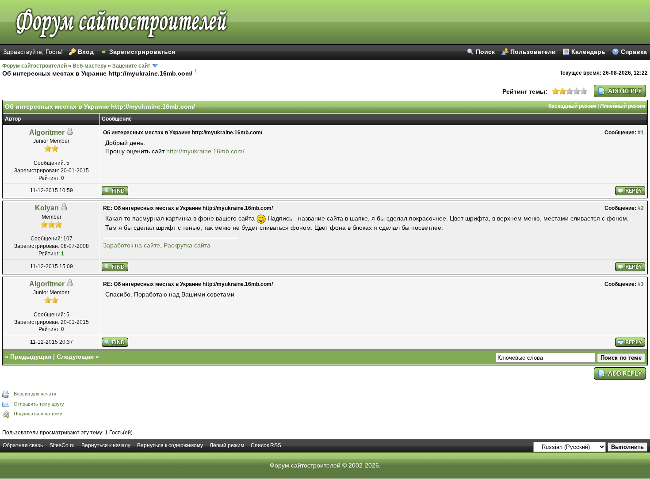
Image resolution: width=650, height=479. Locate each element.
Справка (634, 51)
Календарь (588, 51)
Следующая (75, 356)
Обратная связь (23, 445)
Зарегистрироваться (142, 51)
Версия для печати (35, 393)
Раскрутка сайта (187, 245)
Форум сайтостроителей (34, 66)
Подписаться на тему (38, 413)
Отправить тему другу (39, 404)
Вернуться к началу (105, 445)
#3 (641, 284)
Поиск (485, 51)
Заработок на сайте (131, 245)
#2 (641, 208)
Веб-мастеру (90, 66)
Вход (86, 51)
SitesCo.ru (62, 445)
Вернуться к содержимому (170, 445)
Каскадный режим (572, 106)
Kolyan (47, 208)
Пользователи (533, 51)
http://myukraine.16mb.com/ (205, 151)
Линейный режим (622, 106)
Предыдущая (30, 356)
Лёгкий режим (227, 445)
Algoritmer (47, 132)
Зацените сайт (131, 66)
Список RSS (266, 445)
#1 (641, 132)
